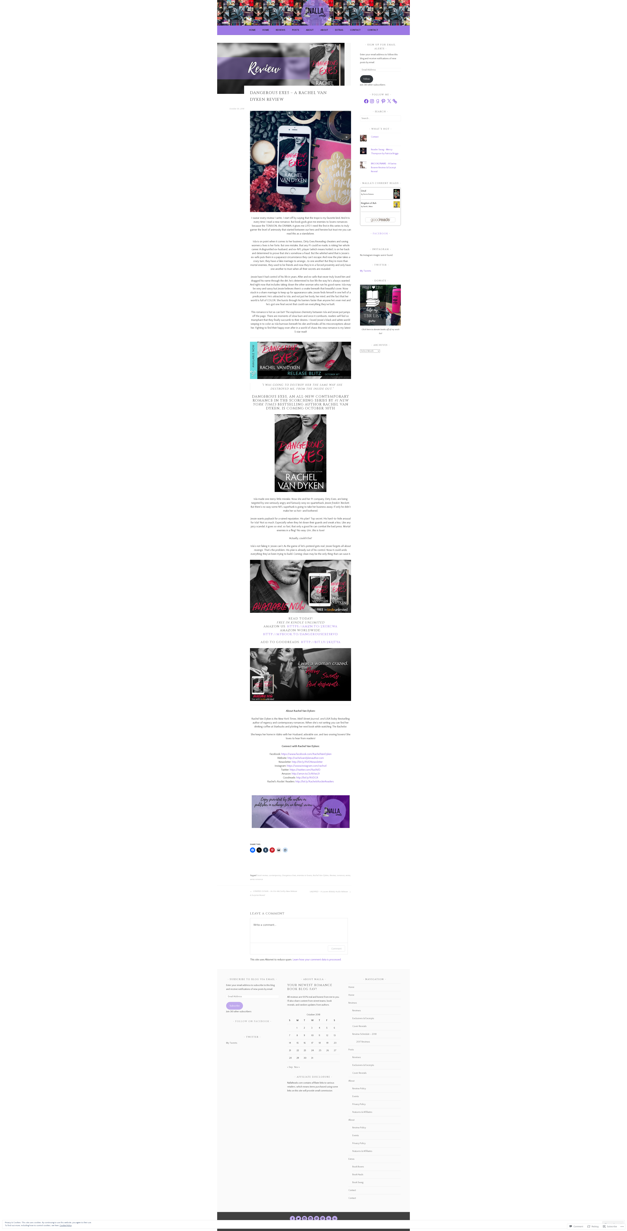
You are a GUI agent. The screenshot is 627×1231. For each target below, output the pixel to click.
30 (305, 1058)
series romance (256, 879)
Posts (295, 30)
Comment (336, 948)
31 (312, 1058)
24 (312, 1050)
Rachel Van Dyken (321, 875)
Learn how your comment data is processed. (317, 959)
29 (298, 1058)
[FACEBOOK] (292, 1218)
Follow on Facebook (252, 1021)
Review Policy (359, 1088)
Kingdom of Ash (368, 203)
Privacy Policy (359, 1104)
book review (262, 875)
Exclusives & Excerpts (363, 1018)
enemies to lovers (304, 875)
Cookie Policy (66, 1225)
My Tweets (365, 271)
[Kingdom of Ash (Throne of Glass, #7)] (397, 207)
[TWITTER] (298, 1218)
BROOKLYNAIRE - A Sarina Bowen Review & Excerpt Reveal (383, 167)
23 (305, 1050)
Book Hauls (357, 1174)
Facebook (380, 233)
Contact (355, 30)
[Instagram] (372, 101)
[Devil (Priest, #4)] (397, 198)
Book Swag (357, 1182)
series (348, 875)
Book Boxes (358, 1166)
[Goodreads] (377, 101)
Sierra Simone (368, 194)
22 (298, 1050)
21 (290, 1050)
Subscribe (235, 1006)
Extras (339, 30)
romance (341, 875)
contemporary (275, 875)
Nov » (297, 1067)
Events (355, 1096)
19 (327, 1043)
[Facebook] (366, 101)
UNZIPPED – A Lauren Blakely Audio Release (329, 892)
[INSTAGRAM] (304, 1218)
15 (297, 1043)
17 (312, 1043)
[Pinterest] (383, 101)
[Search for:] (380, 118)
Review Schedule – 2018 (364, 1034)
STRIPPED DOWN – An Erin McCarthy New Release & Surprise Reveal (273, 893)
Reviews (280, 30)
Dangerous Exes (289, 875)
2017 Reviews (363, 1042)
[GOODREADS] (328, 1218)
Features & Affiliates (362, 1112)
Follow (366, 79)
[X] (389, 101)
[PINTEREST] (316, 1218)
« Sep (290, 1067)
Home (252, 30)
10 (312, 1035)
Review (333, 875)
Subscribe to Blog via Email (252, 979)
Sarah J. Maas (368, 206)
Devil (363, 191)
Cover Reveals (359, 1026)
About (310, 30)
